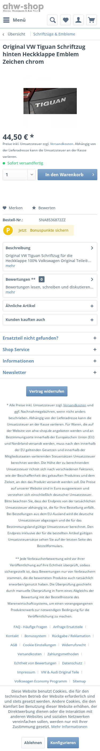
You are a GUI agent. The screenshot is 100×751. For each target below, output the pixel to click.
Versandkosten (61, 144)
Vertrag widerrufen (46, 391)
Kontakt (12, 635)
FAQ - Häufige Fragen (30, 626)
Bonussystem (35, 635)
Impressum (26, 672)
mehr (10, 265)
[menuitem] (14, 20)
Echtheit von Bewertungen (35, 663)
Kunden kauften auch (25, 319)
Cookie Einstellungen (39, 644)
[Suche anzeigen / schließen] (52, 20)
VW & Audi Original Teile (60, 672)
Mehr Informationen (69, 726)
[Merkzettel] (65, 20)
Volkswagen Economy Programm (40, 681)
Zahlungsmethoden (63, 654)
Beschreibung (18, 247)
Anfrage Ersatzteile (68, 626)
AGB (13, 644)
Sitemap (79, 681)
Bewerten (46, 207)
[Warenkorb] (91, 20)
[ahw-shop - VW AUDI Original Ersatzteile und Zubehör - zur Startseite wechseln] (23, 7)
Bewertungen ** (20, 279)
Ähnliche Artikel (20, 305)
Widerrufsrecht (74, 644)
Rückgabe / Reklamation (71, 635)
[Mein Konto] (78, 20)
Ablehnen (33, 742)
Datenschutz (72, 663)
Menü (19, 20)
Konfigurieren (63, 742)
